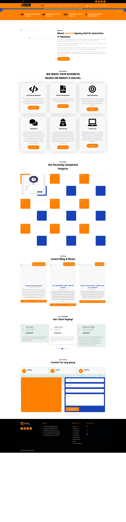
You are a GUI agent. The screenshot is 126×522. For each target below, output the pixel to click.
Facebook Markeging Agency (51, 426)
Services (52, 5)
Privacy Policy (76, 437)
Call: (91, 6)
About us (75, 426)
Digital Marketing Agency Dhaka (51, 431)
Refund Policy (76, 439)
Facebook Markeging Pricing (50, 429)
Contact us (75, 429)
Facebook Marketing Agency (33, 286)
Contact (75, 5)
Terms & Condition (77, 443)
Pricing (59, 5)
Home (42, 5)
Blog (70, 5)
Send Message (72, 409)
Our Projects (76, 433)
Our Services (76, 431)
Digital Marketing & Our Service (51, 435)
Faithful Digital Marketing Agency (52, 433)
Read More (33, 107)
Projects (65, 5)
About (47, 5)
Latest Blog (76, 435)
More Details (63, 59)
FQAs (74, 441)
